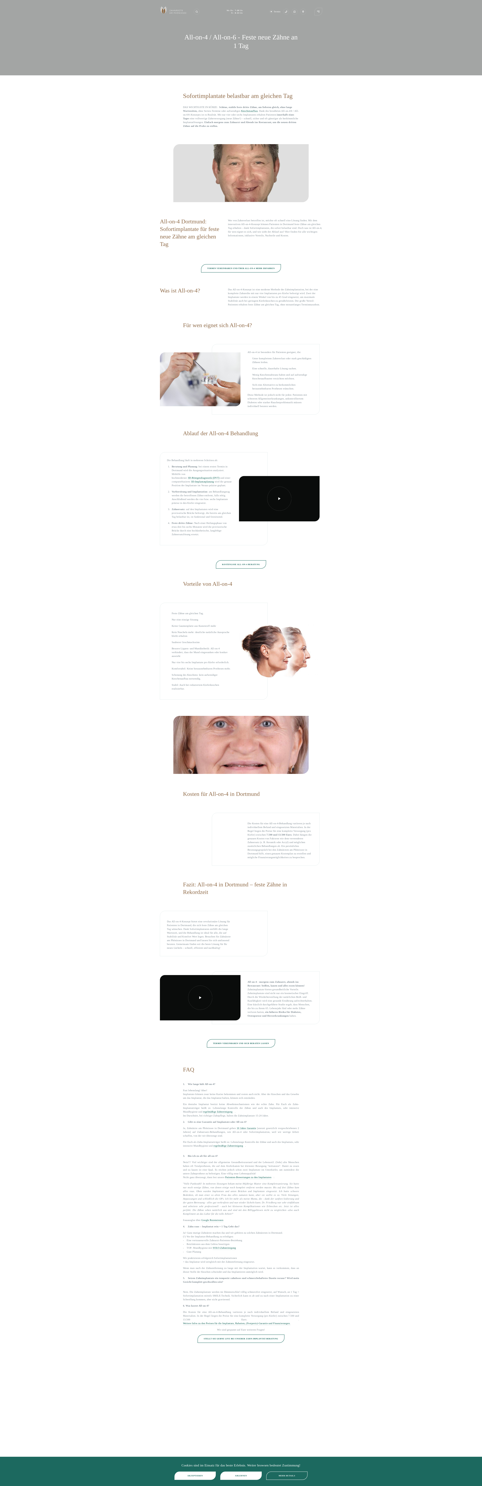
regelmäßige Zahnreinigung (218, 1111)
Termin (277, 11)
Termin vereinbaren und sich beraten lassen (241, 1043)
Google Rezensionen (212, 1220)
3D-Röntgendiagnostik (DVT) (204, 477)
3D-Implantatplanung (202, 481)
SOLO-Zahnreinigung (224, 1247)
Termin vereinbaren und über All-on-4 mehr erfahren (241, 268)
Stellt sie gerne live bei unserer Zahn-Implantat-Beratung (241, 1339)
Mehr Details (287, 1476)
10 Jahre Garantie (246, 1128)
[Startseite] (173, 10)
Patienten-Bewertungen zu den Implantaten (248, 1177)
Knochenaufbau (249, 110)
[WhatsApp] (294, 12)
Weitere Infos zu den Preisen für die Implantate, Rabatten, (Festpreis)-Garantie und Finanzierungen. (236, 1323)
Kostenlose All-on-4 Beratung (241, 564)
